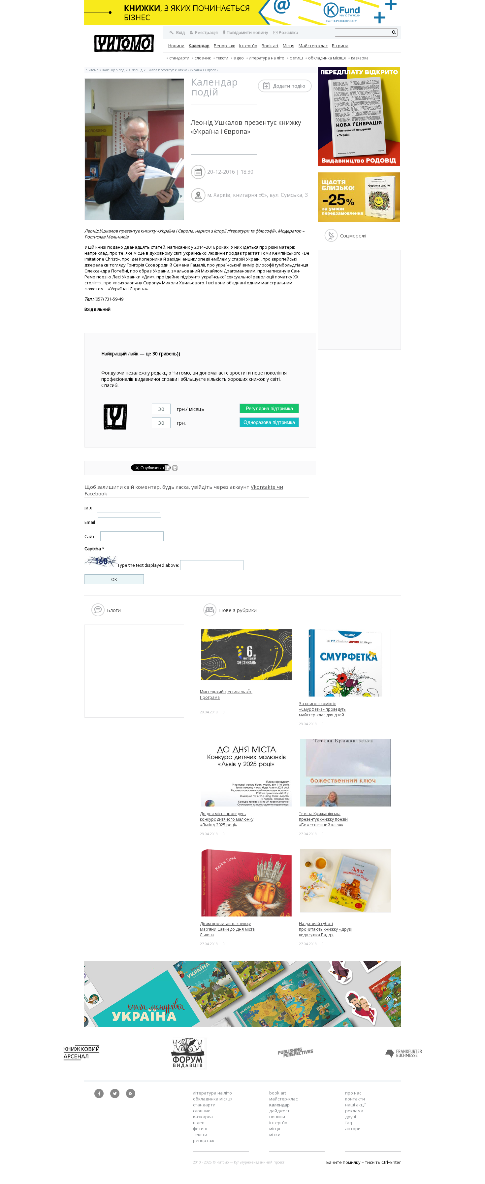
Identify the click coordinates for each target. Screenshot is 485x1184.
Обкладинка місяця (327, 58)
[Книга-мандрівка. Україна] (242, 1025)
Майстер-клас (313, 46)
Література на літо (266, 58)
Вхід (180, 32)
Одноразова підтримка (269, 422)
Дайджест (279, 1111)
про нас (353, 1093)
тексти (222, 58)
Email (89, 522)
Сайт (89, 536)
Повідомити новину (247, 32)
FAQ (348, 1123)
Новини (176, 46)
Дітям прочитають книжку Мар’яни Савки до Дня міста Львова (227, 929)
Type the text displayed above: (148, 565)
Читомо (92, 70)
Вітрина (340, 46)
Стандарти (179, 58)
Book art (270, 46)
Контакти (355, 1099)
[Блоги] (98, 614)
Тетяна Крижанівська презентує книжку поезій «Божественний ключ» (323, 819)
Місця (288, 46)
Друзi (350, 1117)
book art (277, 1093)
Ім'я (88, 508)
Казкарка (360, 58)
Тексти (200, 1134)
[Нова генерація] (359, 164)
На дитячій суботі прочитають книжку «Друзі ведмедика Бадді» (325, 929)
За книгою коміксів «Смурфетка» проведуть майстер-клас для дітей (322, 709)
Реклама (354, 1111)
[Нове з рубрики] (210, 614)
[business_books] (242, 23)
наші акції (355, 1105)
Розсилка (288, 32)
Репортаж (224, 46)
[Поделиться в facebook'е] (168, 469)
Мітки (274, 1134)
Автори (353, 1128)
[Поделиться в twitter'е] (175, 469)
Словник (203, 58)
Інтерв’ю (248, 46)
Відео (239, 58)
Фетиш (296, 58)
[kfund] (359, 220)
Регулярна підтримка (269, 408)
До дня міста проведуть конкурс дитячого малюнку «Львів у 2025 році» (226, 819)
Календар (199, 46)
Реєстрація (206, 32)
